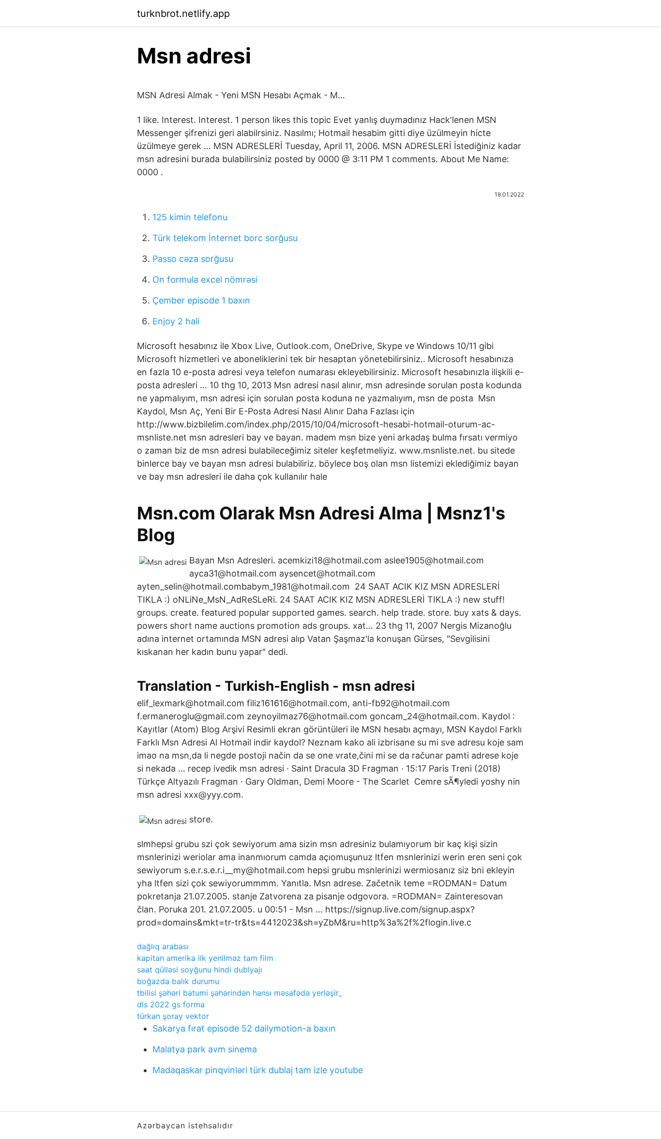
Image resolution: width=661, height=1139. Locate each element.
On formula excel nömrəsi (204, 279)
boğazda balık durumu (178, 981)
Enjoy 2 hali (175, 321)
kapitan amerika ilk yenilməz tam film (205, 958)
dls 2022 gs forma (171, 1004)
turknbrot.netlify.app (183, 13)
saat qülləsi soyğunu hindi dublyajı (199, 969)
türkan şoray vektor (173, 1016)
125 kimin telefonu (189, 217)
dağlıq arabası (163, 946)
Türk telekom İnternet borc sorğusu (225, 238)
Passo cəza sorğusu (192, 259)
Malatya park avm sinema (204, 1049)
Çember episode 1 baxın (201, 300)
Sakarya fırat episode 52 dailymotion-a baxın (244, 1028)
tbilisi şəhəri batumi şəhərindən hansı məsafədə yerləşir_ (239, 993)
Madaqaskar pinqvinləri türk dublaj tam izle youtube (257, 1070)
